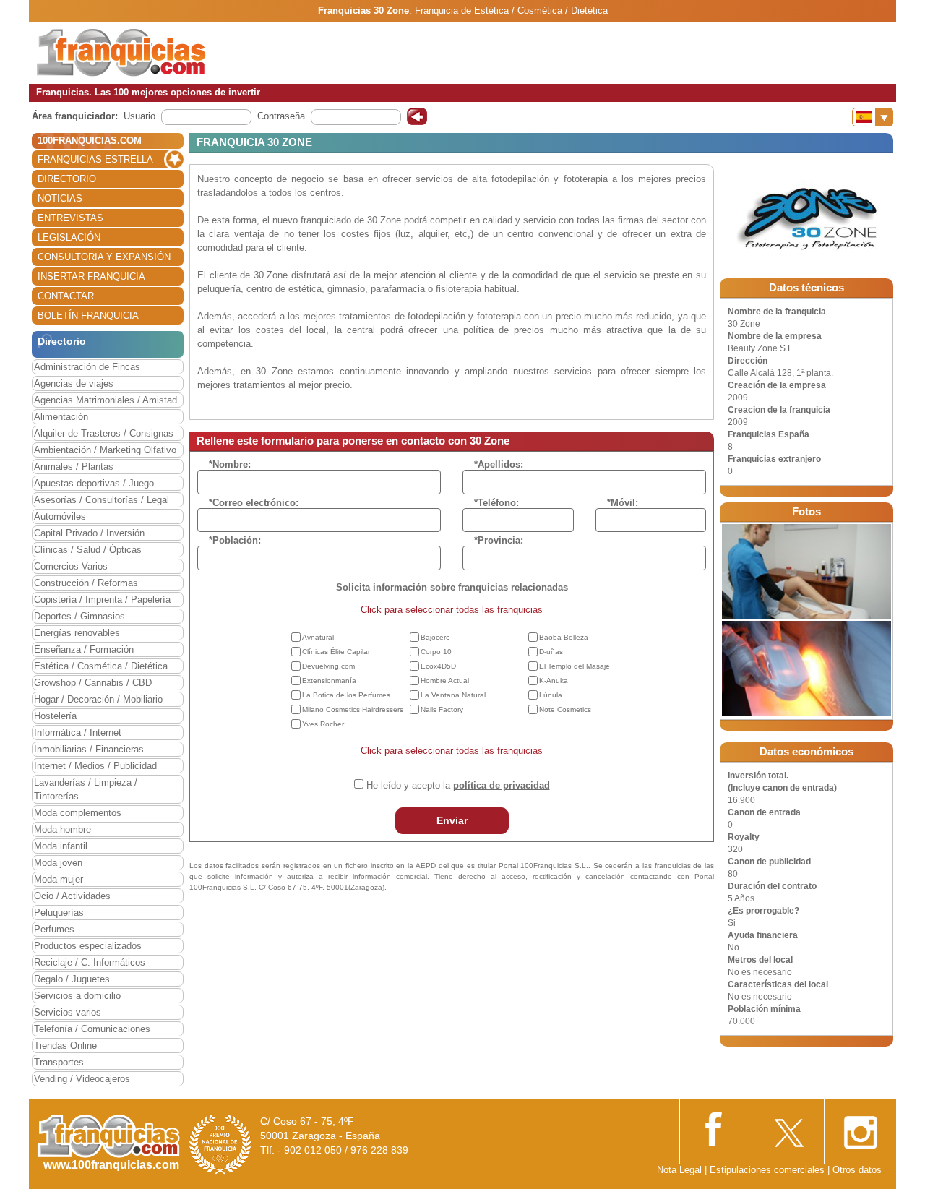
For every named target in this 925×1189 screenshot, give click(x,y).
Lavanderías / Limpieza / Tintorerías (85, 789)
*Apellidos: (498, 464)
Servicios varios (67, 1012)
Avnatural (318, 637)
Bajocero (435, 637)
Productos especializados (88, 945)
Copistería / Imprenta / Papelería (102, 599)
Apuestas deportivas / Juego (94, 483)
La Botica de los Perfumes (346, 695)
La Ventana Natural (453, 695)
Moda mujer (58, 879)
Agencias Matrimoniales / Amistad (105, 400)
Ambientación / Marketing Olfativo (105, 450)
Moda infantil (60, 846)
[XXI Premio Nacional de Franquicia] (220, 1143)
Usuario (139, 116)
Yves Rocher (323, 724)
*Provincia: (498, 540)
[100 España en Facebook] (715, 1127)
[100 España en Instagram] (860, 1128)
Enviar (452, 820)
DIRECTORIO (67, 178)
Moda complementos (77, 812)
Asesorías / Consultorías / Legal (101, 499)
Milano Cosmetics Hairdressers (352, 709)
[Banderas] (872, 117)
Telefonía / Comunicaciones (92, 1028)
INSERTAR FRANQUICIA (91, 276)
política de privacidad (501, 785)
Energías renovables (77, 632)
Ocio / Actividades (72, 895)
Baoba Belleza (563, 637)
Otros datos (857, 1169)
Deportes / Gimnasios (79, 616)
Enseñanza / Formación (84, 649)
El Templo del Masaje (574, 666)
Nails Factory (442, 709)
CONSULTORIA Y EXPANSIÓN (104, 257)
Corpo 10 (436, 652)
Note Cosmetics (565, 709)
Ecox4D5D (438, 666)
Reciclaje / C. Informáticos (89, 962)
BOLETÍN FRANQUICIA (88, 315)
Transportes (59, 1062)
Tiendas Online (65, 1045)
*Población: (235, 540)
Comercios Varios (71, 566)
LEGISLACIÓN (69, 237)
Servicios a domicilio (77, 995)
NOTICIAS (60, 198)
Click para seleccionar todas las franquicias (452, 609)
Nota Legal (679, 1169)
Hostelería (55, 716)
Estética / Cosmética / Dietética (101, 666)
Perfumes (54, 929)
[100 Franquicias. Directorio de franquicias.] (121, 51)
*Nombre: (230, 464)
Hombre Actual (445, 680)
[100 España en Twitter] (787, 1128)
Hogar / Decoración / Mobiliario (98, 699)
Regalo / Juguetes (72, 979)
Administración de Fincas (87, 366)
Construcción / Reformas (86, 583)
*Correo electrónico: (253, 502)
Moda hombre (62, 829)
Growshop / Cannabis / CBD (93, 682)
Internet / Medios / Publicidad (95, 765)
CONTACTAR (66, 296)
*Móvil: (622, 502)
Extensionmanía (329, 680)
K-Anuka (553, 680)
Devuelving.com (328, 666)
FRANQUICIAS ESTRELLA (95, 159)
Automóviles (60, 516)
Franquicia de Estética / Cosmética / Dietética (511, 10)
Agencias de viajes (73, 383)
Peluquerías (59, 912)
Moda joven (58, 862)
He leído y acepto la (458, 785)
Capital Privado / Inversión (89, 533)
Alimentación (61, 416)
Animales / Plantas (73, 466)
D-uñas (551, 652)
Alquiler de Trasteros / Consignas (103, 433)
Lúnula (550, 695)
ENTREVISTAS (70, 218)
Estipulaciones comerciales (768, 1169)
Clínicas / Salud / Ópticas (88, 549)
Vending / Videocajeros (82, 1078)
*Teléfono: (496, 502)
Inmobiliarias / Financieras (89, 749)
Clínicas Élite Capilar (336, 652)
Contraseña (281, 116)
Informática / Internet (77, 732)
